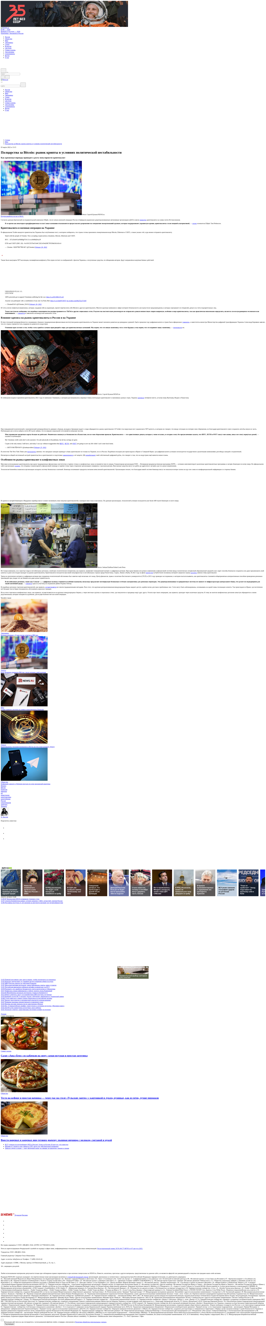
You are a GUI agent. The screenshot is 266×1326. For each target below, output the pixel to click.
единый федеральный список (78, 1277)
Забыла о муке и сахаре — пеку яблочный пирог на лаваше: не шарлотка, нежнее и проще (37, 1148)
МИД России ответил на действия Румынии (18, 983)
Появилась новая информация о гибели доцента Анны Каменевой (26, 991)
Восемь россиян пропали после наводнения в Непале (22, 1004)
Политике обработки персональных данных (90, 1322)
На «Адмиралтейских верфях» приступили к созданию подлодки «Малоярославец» (33, 1006)
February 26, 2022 (41, 247)
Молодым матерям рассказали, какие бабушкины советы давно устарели (28, 985)
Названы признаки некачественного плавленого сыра (22, 1002)
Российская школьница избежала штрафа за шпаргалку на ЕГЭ (25, 987)
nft (2, 793)
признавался (177, 327)
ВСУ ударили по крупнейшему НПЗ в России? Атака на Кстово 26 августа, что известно (36, 1144)
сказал (194, 223)
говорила (29, 583)
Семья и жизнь (6, 1051)
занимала (141, 398)
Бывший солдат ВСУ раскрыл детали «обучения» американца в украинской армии (32, 996)
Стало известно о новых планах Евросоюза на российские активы (26, 998)
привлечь (143, 220)
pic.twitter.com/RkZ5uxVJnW (76, 301)
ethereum (4, 791)
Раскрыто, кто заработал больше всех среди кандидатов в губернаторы (28, 989)
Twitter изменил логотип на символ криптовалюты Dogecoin (22, 709)
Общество (4, 782)
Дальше (4, 1014)
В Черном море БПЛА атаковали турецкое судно (20, 899)
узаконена (185, 322)
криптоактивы (6, 797)
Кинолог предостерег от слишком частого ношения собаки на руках (27, 981)
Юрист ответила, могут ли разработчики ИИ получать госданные (26, 994)
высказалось (31, 452)
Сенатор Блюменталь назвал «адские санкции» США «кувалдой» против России (32, 901)
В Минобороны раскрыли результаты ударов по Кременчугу (24, 993)
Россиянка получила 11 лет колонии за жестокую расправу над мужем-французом (32, 903)
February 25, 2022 (40, 447)
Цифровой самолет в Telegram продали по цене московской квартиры (25, 784)
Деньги (3, 670)
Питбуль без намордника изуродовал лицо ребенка (21, 1008)
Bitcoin (3, 788)
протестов (149, 573)
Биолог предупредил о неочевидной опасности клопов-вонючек (26, 1000)
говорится (21, 313)
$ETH (67, 444)
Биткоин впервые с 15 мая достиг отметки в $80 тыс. (19, 635)
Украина (4, 806)
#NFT (75, 444)
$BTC (62, 444)
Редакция (18, 1215)
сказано (17, 466)
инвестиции (5, 795)
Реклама (25, 1215)
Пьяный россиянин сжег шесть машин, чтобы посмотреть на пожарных (28, 979)
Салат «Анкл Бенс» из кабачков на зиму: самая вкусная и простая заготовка (44, 1055)
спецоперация (6, 803)
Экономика (5, 633)
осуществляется (50, 587)
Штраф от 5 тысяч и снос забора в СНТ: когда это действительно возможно (31, 1146)
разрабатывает (91, 455)
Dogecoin (4, 789)
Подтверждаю (9, 1324)
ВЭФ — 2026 (5, 30)
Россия (3, 801)
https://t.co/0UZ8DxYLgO (55, 297)
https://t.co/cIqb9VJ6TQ (58, 301)
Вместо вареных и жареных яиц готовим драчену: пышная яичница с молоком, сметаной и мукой (56, 1140)
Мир (2, 708)
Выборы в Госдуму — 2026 (10, 31)
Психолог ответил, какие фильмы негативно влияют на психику (26, 1009)
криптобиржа (5, 799)
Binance (3, 786)
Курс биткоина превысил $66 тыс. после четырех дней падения (23, 672)
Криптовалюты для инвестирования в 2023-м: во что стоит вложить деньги (28, 747)
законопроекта (68, 455)
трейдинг (4, 804)
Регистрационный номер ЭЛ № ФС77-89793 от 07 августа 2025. (120, 1248)
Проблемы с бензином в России (12, 33)
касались (194, 573)
